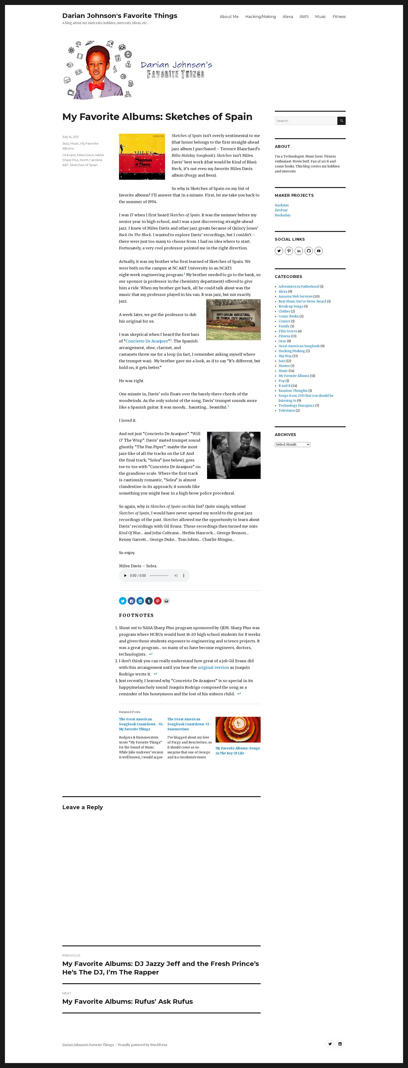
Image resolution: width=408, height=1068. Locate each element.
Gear (282, 341)
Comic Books (289, 316)
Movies (284, 366)
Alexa (288, 16)
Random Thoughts (293, 391)
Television (287, 411)
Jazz (65, 143)
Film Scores (288, 331)
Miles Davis (85, 155)
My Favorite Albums (294, 376)
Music (320, 16)
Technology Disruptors (296, 406)
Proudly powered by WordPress (142, 1045)
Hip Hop (285, 356)
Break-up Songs (291, 306)
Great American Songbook (299, 346)
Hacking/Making (260, 16)
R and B (284, 386)
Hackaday (283, 215)
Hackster (282, 205)
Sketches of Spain (84, 165)
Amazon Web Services (296, 297)
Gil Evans (69, 155)
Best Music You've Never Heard (302, 301)
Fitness (339, 16)
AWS (304, 16)
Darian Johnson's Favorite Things (119, 16)
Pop (282, 381)
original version (213, 667)
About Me (229, 16)
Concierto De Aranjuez (147, 341)
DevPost (281, 210)
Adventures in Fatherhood (299, 287)
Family (284, 326)
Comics (284, 321)
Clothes (284, 311)
